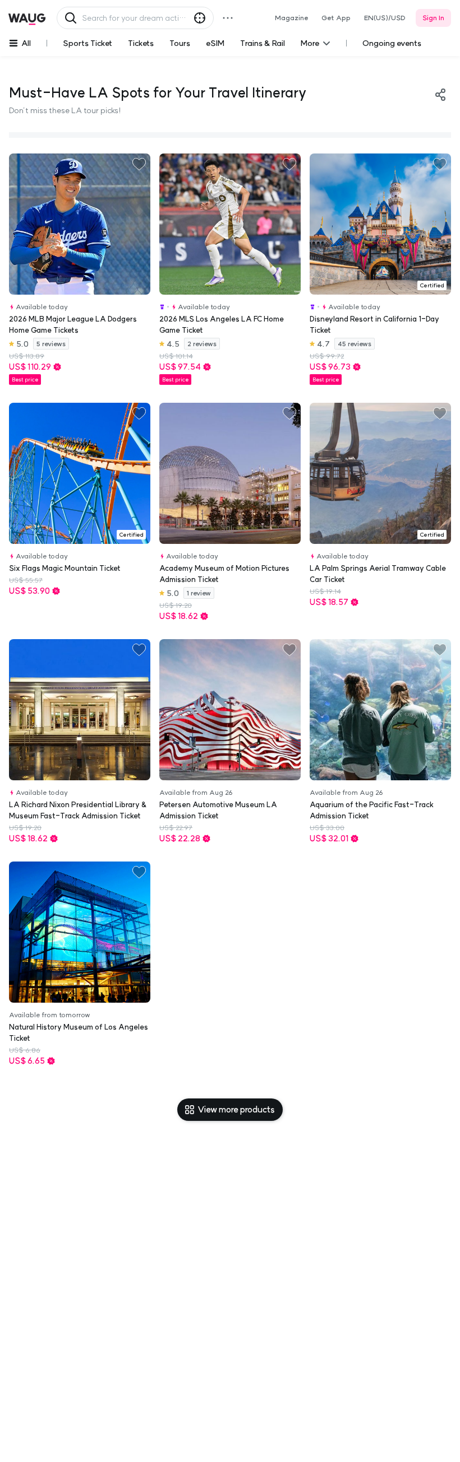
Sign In (433, 17)
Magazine (291, 17)
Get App (336, 17)
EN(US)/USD (385, 17)
